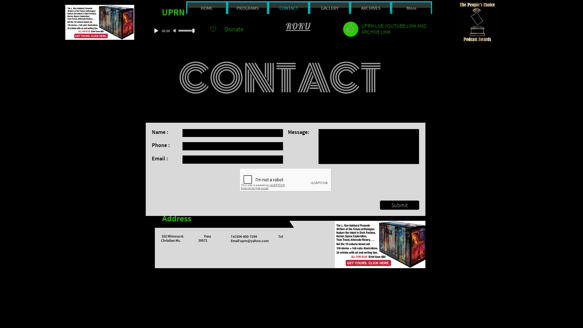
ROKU (298, 26)
